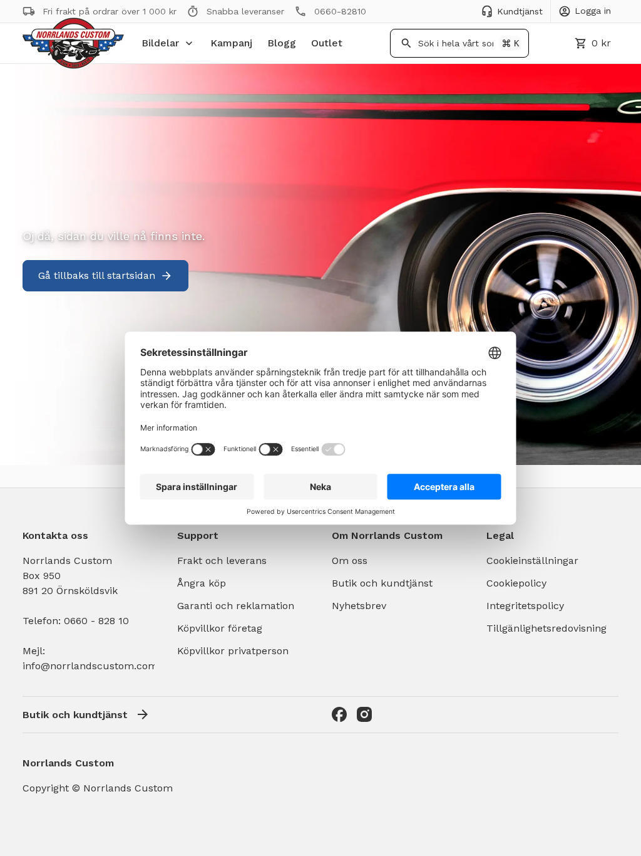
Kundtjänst (520, 11)
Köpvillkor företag (219, 628)
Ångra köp (201, 583)
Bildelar (160, 43)
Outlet (326, 43)
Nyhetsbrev (359, 606)
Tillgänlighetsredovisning (546, 628)
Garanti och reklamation (235, 606)
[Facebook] (339, 714)
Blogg (281, 43)
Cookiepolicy (516, 583)
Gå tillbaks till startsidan (96, 275)
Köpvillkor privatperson (233, 651)
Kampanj (231, 43)
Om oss (349, 560)
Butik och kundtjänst (382, 583)
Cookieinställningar (532, 560)
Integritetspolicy (525, 606)
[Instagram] (364, 714)
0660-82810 (340, 11)
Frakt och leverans (222, 560)
